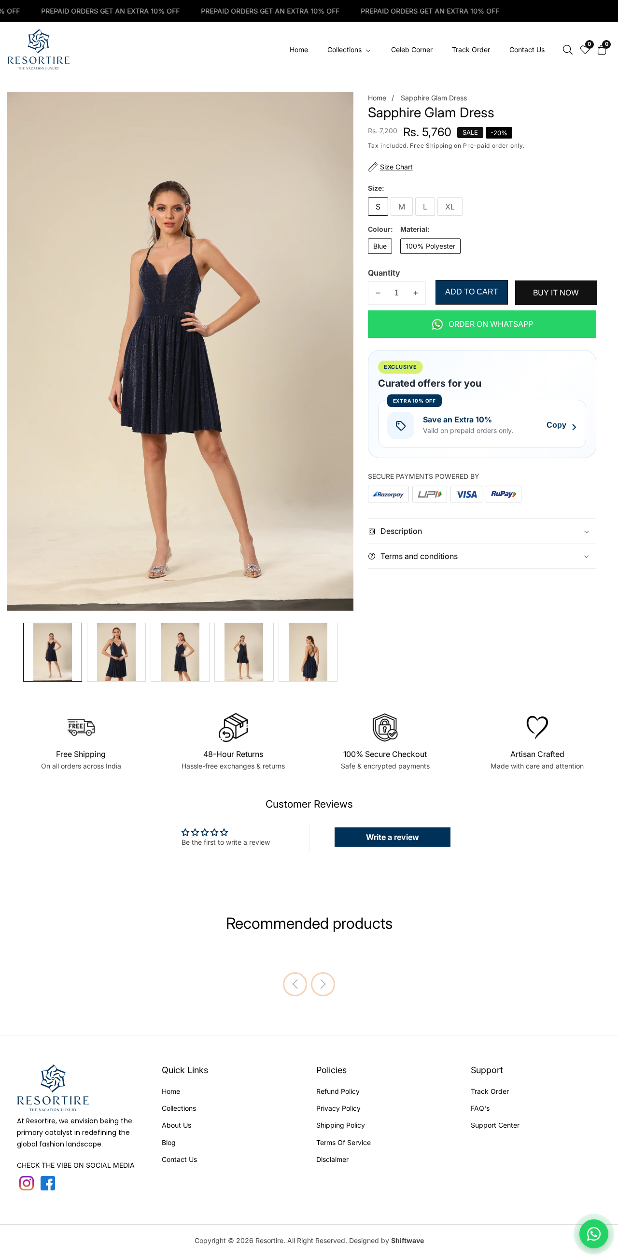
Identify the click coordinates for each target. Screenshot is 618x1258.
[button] (295, 984)
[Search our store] (567, 49)
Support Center (495, 1125)
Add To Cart (471, 292)
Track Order (471, 49)
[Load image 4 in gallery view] (243, 652)
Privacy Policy (338, 1108)
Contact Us (527, 49)
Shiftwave (407, 1240)
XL (450, 206)
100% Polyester (430, 246)
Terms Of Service (343, 1142)
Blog (169, 1142)
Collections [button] (345, 49)
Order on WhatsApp (491, 324)
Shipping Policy (340, 1125)
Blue (380, 246)
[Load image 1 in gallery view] (52, 652)
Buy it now (556, 293)
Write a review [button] (392, 837)
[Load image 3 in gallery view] (180, 652)
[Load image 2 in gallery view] (116, 652)
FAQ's (480, 1108)
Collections (179, 1108)
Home (299, 49)
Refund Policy (338, 1091)
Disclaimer (332, 1159)
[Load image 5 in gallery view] (308, 652)
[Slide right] (346, 652)
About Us (176, 1125)
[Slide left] (14, 652)
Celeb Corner (412, 49)
